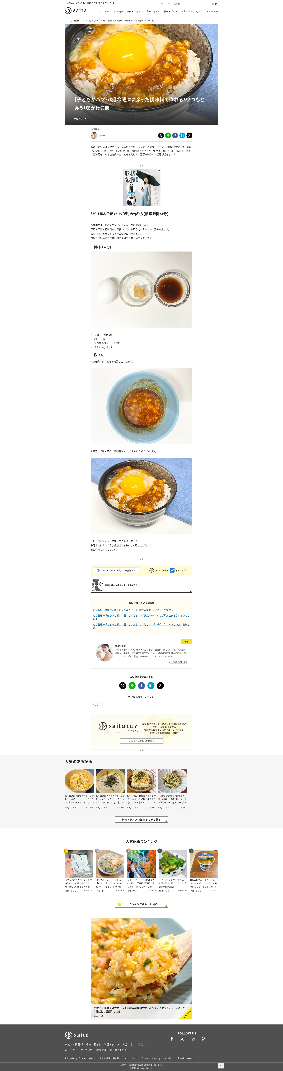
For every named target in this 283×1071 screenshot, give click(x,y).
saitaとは (120, 1049)
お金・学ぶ (187, 11)
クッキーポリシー (168, 1058)
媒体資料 (190, 1058)
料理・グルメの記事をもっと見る (141, 819)
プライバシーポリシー (150, 1058)
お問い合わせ (70, 1058)
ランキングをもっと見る (143, 904)
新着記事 (118, 11)
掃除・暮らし (153, 11)
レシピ (97, 704)
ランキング (105, 11)
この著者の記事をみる (179, 662)
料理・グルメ (171, 11)
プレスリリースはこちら (87, 1058)
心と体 (199, 11)
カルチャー (212, 11)
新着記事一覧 (104, 1049)
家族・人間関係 (135, 11)
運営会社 (181, 1058)
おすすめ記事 (105, 1058)
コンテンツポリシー (130, 1058)
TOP (68, 20)
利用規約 (116, 1058)
